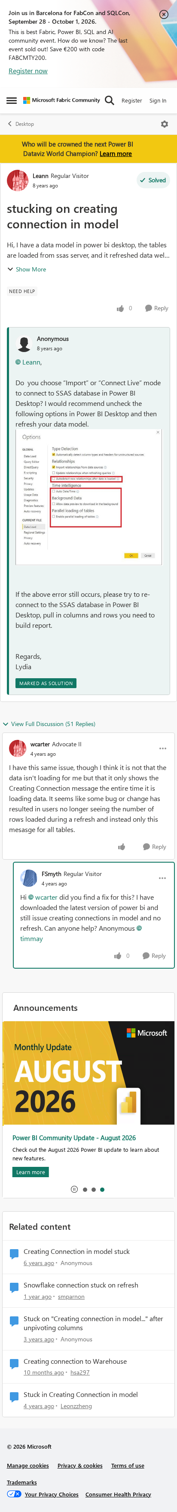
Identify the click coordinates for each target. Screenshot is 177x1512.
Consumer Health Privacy (118, 1494)
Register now (28, 70)
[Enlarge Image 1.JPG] (89, 497)
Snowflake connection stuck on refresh (81, 1285)
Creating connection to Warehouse (75, 1361)
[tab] (84, 1189)
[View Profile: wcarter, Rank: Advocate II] (17, 748)
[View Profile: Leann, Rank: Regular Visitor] (17, 180)
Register (132, 100)
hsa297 (80, 1372)
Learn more (116, 153)
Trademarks (22, 1482)
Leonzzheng (76, 1406)
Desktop (24, 124)
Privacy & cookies (80, 1465)
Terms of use (127, 1465)
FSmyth (51, 874)
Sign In (158, 100)
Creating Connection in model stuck (77, 1251)
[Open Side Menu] (11, 100)
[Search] (109, 100)
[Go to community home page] (61, 100)
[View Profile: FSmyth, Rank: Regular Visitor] (28, 878)
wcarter (40, 744)
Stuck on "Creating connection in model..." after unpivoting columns (93, 1323)
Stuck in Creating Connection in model (81, 1394)
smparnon (71, 1296)
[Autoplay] (74, 1189)
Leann (41, 175)
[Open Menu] (165, 124)
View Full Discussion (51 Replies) (53, 724)
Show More (31, 269)
